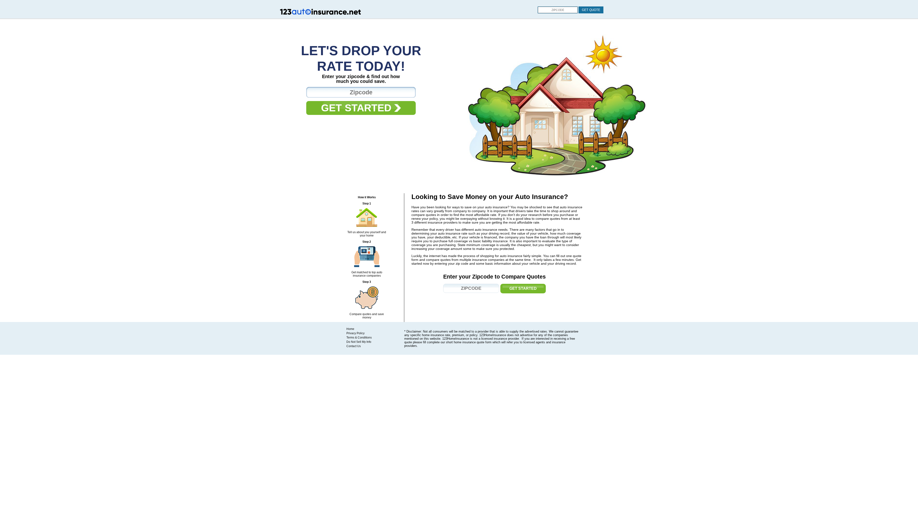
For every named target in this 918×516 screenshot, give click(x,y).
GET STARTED (357, 107)
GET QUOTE (591, 10)
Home (350, 329)
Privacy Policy (355, 333)
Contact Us (353, 346)
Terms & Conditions (359, 337)
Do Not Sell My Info (358, 342)
